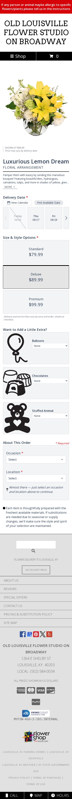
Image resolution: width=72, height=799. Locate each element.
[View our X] (43, 636)
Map (37, 795)
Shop (20, 56)
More (8, 187)
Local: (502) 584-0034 (36, 671)
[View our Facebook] (23, 636)
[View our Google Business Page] (29, 636)
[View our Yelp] (49, 636)
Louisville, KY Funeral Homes (24, 752)
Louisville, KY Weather (18, 764)
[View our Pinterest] (36, 636)
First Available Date (48, 202)
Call (13, 795)
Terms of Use (36, 784)
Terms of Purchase (47, 777)
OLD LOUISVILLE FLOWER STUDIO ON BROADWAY (36, 32)
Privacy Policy (19, 777)
